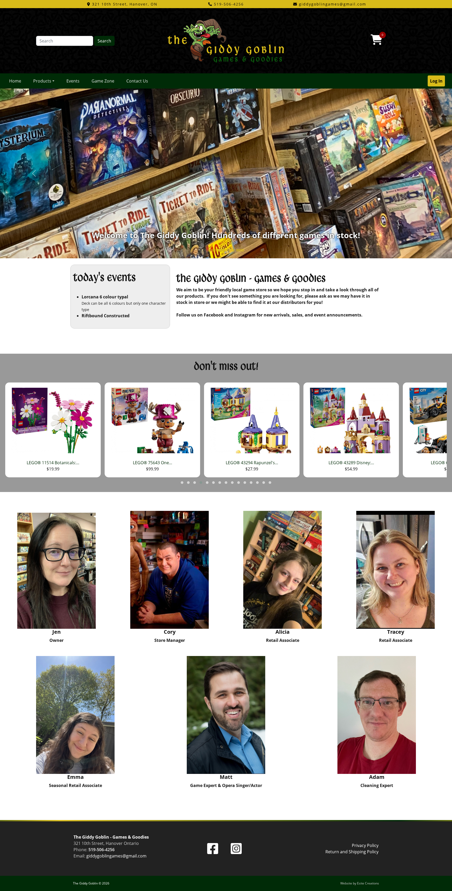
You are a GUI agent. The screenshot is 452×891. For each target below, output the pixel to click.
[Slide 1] (221, 250)
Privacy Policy (365, 845)
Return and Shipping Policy (351, 852)
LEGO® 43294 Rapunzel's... (152, 463)
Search (104, 41)
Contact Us (137, 81)
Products (42, 81)
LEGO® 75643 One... (53, 463)
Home (15, 81)
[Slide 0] (212, 250)
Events (73, 81)
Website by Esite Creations (359, 883)
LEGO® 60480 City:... (351, 463)
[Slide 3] (240, 250)
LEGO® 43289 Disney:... (252, 463)
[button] (182, 482)
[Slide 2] (231, 250)
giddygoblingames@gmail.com (116, 856)
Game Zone (103, 81)
